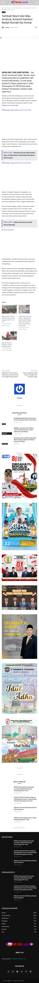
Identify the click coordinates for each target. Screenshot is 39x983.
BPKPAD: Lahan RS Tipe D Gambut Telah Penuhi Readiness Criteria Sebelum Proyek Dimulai (24, 429)
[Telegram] (17, 971)
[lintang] (3, 27)
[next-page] (6, 447)
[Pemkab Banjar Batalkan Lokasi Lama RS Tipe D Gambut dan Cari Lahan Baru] (7, 421)
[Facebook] (9, 32)
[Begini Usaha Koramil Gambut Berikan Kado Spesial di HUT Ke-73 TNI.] (9, 309)
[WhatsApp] (22, 32)
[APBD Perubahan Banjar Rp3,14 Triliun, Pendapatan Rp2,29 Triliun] (7, 821)
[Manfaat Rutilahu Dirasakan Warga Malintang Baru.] (9, 335)
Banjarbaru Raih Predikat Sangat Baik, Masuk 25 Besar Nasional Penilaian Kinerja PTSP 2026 (25, 439)
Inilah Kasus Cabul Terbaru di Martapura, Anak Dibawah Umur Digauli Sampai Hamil (10, 375)
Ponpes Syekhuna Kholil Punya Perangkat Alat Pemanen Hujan (30, 375)
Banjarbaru (4, 443)
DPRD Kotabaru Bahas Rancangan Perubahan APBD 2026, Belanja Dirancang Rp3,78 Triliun (24, 788)
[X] (13, 32)
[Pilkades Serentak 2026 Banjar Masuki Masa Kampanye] (7, 810)
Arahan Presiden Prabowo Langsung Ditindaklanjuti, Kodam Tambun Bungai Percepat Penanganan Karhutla (25, 799)
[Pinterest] (18, 32)
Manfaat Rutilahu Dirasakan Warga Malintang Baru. (7, 344)
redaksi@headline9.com (18, 959)
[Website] (21, 971)
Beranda (4, 8)
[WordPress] (30, 971)
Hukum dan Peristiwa (5, 433)
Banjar (3, 424)
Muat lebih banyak (18, 827)
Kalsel (8, 8)
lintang (7, 27)
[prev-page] (3, 447)
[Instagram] (13, 971)
